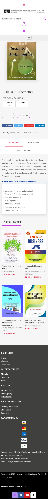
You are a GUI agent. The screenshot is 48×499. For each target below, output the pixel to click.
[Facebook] (21, 495)
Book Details (33, 142)
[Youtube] (27, 495)
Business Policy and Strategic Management (34, 321)
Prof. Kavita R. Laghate (13, 97)
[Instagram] (15, 495)
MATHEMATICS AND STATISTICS (24, 132)
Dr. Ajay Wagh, (7, 328)
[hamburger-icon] (29, 38)
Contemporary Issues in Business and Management (11, 322)
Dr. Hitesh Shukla (8, 271)
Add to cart (23, 115)
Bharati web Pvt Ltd (18, 486)
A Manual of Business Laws (33, 267)
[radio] (9, 104)
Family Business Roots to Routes (12, 267)
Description (14, 142)
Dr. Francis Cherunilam (33, 326)
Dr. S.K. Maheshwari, (32, 271)
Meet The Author (24, 150)
